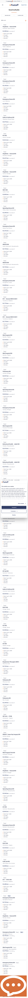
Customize (13, 511)
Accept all (14, 507)
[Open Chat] (13, 986)
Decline (14, 515)
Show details (21, 503)
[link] (14, 5)
